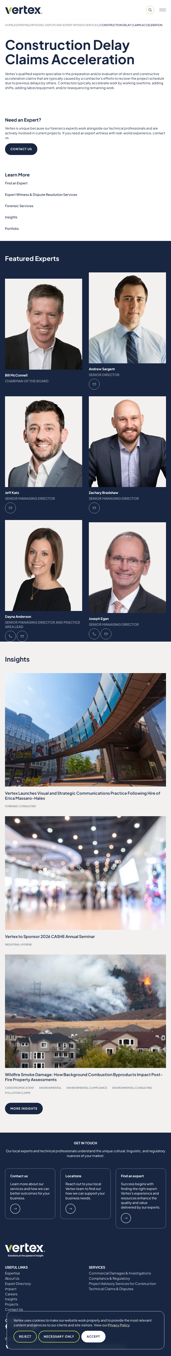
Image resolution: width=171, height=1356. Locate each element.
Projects (11, 1304)
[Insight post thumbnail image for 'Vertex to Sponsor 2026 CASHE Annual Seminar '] (85, 873)
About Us (12, 1278)
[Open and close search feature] (150, 10)
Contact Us (21, 149)
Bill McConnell (16, 375)
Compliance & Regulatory (109, 1278)
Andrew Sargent (102, 369)
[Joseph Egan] (127, 567)
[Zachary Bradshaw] (127, 441)
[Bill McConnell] (43, 324)
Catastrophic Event (19, 1087)
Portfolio (12, 228)
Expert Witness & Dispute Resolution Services (41, 194)
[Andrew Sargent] (127, 317)
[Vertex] (24, 10)
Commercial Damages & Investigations (120, 1273)
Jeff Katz (12, 493)
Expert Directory (18, 1284)
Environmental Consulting (132, 1087)
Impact (10, 1289)
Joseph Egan (99, 618)
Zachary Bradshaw (103, 493)
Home (9, 25)
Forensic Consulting (20, 806)
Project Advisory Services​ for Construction (122, 1284)
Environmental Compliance (87, 1087)
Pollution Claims (17, 1092)
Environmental (50, 1087)
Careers (11, 1294)
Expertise (22, 25)
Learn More (15, 1209)
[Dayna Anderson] (43, 565)
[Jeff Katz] (43, 441)
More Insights (23, 1108)
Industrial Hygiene (18, 944)
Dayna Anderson (18, 616)
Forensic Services (19, 206)
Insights (11, 217)
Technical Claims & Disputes (111, 1289)
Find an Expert (16, 183)
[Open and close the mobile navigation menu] (162, 10)
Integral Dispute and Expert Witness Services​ (64, 25)
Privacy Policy (119, 1325)
